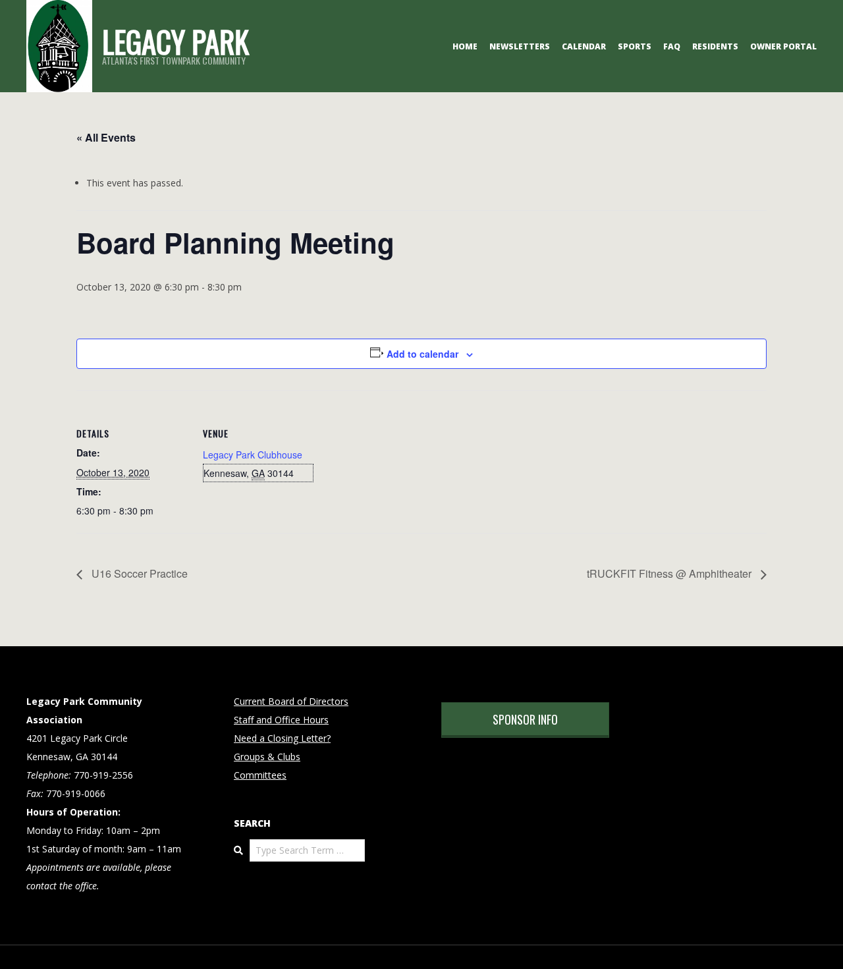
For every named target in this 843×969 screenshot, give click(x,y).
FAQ (671, 46)
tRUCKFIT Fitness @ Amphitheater (670, 573)
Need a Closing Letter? (282, 738)
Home (464, 46)
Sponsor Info (525, 719)
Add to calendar (422, 353)
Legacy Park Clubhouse (252, 454)
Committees (260, 775)
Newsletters (519, 46)
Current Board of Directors (291, 701)
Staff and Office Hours (281, 719)
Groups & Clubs (267, 756)
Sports (634, 46)
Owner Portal (783, 46)
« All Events (106, 137)
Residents (715, 46)
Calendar (584, 46)
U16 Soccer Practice (138, 573)
